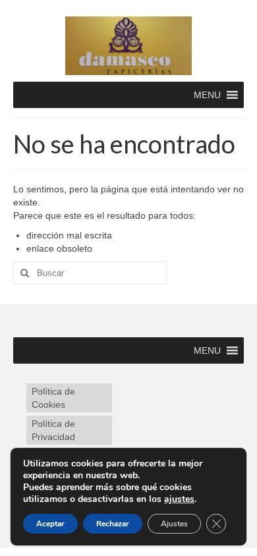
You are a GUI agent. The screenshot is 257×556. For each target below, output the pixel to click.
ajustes (179, 499)
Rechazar (112, 523)
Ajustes (174, 523)
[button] (207, 95)
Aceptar (50, 523)
